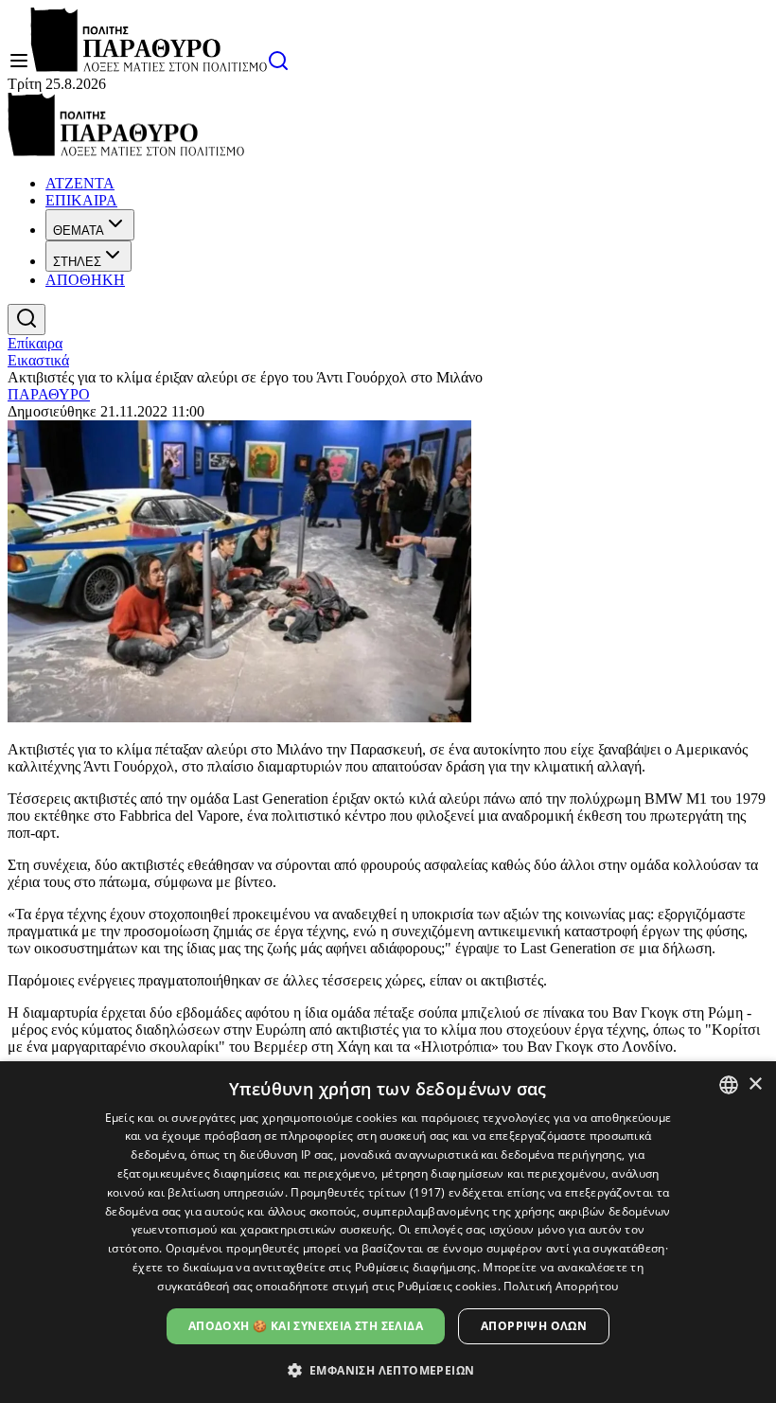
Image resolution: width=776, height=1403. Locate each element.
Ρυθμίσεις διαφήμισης (416, 1267)
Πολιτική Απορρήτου (560, 1286)
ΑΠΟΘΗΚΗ (85, 280)
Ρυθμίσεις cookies (447, 1286)
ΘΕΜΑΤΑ (78, 230)
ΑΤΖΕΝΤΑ (80, 183)
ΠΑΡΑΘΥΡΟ (49, 394)
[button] (388, 1369)
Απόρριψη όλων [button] (534, 1326)
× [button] (755, 1084)
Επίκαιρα (35, 343)
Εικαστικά (38, 360)
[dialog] (388, 1232)
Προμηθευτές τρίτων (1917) (368, 1192)
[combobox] (728, 1084)
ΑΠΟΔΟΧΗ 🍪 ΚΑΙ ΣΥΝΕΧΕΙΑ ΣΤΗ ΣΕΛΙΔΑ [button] (305, 1326)
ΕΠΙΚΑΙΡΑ (81, 200)
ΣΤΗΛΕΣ (77, 262)
